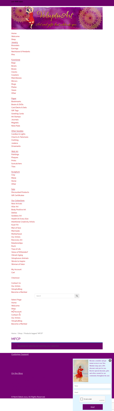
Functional (15, 60)
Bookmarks (16, 101)
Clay (13, 175)
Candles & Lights (18, 134)
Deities (14, 213)
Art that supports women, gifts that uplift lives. (30, 389)
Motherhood (16, 234)
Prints (13, 161)
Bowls (14, 66)
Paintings (15, 154)
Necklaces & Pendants (20, 51)
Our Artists (15, 237)
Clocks (14, 72)
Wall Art (14, 151)
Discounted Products (20, 192)
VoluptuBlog (16, 321)
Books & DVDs (17, 104)
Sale (13, 189)
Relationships (17, 243)
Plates (14, 87)
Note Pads (15, 126)
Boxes (13, 69)
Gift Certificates (17, 195)
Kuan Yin (14, 225)
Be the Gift (15, 383)
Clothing (14, 140)
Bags (13, 63)
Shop (13, 39)
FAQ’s (13, 358)
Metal (13, 178)
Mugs (13, 84)
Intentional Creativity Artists (23, 222)
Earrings (14, 48)
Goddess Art (16, 216)
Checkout (15, 278)
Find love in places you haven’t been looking (29, 377)
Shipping (15, 361)
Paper (13, 98)
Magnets (15, 123)
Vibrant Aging (17, 255)
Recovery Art (16, 240)
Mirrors (14, 81)
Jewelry (14, 42)
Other (13, 93)
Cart (13, 272)
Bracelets (15, 45)
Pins (13, 55)
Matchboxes (16, 78)
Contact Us (16, 315)
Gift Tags (15, 110)
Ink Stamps (16, 117)
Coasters (15, 75)
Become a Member (19, 292)
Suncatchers (16, 164)
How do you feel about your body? (26, 386)
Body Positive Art (18, 210)
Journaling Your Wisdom (21, 380)
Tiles (13, 167)
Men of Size (16, 228)
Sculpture (15, 172)
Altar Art (14, 207)
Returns (14, 364)
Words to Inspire (18, 261)
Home (13, 303)
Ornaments (16, 146)
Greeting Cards (17, 114)
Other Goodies (17, 131)
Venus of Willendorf (19, 252)
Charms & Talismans (19, 137)
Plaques (14, 157)
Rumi (13, 246)
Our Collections (17, 201)
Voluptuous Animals (19, 258)
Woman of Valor (18, 264)
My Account (16, 269)
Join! (93, 407)
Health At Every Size (19, 219)
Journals (15, 120)
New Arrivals (16, 204)
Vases (13, 90)
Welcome (15, 36)
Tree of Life (16, 249)
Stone (13, 181)
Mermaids (15, 231)
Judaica (14, 143)
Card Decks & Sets (19, 107)
